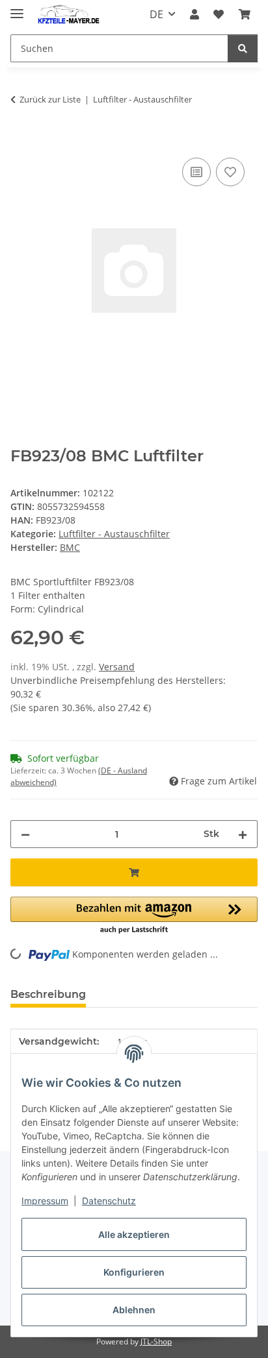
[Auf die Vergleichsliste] (196, 172)
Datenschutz (109, 1200)
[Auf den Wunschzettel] (230, 172)
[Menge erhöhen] (242, 834)
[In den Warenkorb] (20, 140)
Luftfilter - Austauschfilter (114, 533)
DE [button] (156, 14)
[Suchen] (243, 48)
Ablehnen (134, 1309)
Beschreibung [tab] (48, 994)
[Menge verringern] (25, 834)
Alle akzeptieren (134, 1234)
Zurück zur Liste (50, 99)
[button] (194, 14)
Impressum (44, 1200)
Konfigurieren (134, 1272)
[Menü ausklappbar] (16, 8)
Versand (117, 667)
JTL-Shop (156, 1341)
